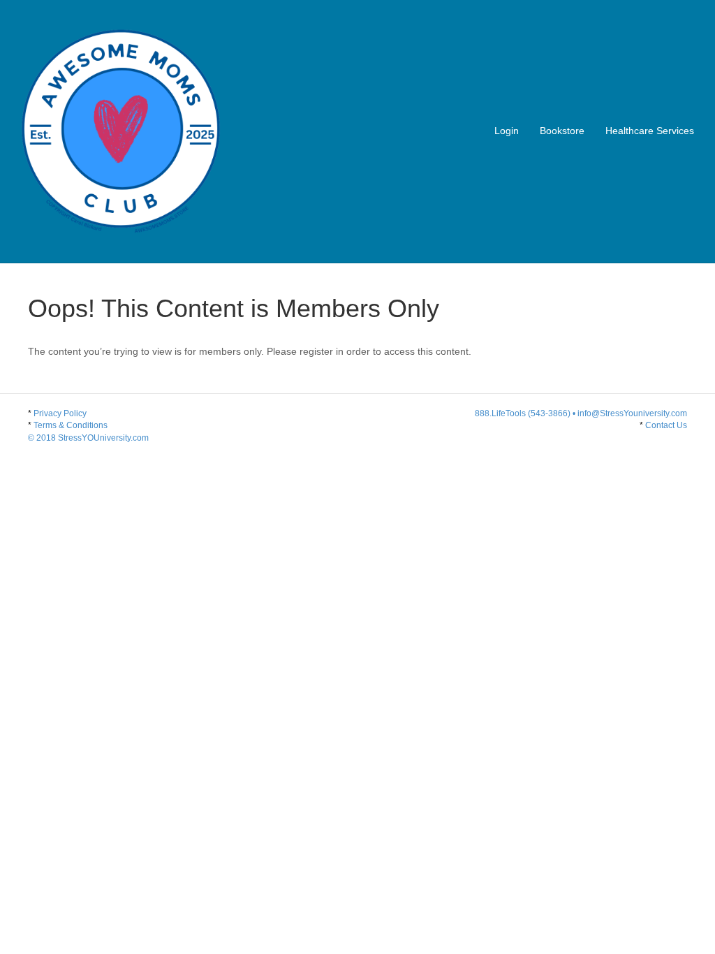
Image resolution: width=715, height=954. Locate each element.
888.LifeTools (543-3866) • (526, 413)
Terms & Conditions (88, 431)
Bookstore (562, 130)
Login (506, 130)
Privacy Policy (60, 413)
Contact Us (666, 425)
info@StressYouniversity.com (632, 413)
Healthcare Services (649, 130)
